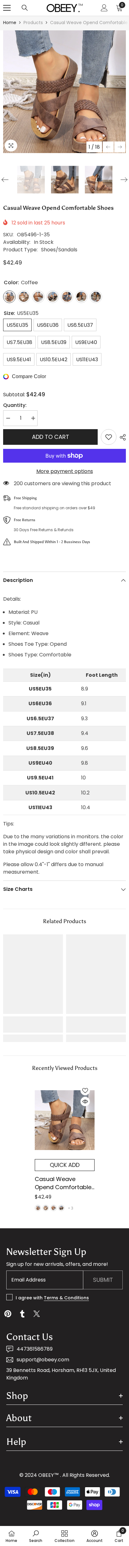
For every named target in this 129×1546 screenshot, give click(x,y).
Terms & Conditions (66, 1298)
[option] (64, 91)
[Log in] (104, 7)
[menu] (7, 8)
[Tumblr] (22, 1313)
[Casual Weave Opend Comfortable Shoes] (65, 1120)
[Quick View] (85, 1101)
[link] (33, 1024)
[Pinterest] (7, 1313)
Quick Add (65, 1165)
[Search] (24, 8)
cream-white (46, 1208)
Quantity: (15, 405)
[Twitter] (36, 1313)
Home (9, 22)
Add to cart (50, 437)
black (61, 1208)
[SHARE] (121, 437)
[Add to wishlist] (108, 437)
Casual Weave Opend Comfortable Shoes (63, 1183)
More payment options (64, 471)
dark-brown (53, 1208)
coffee (38, 1208)
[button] (108, 146)
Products (33, 22)
